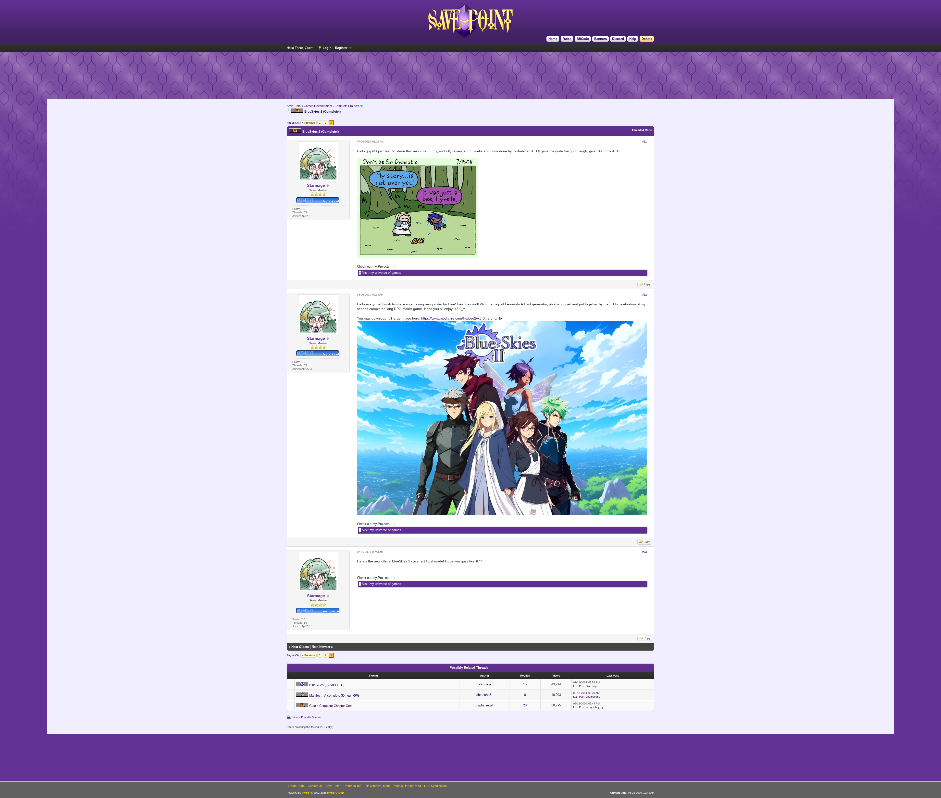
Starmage (484, 684)
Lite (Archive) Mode (378, 786)
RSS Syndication (435, 786)
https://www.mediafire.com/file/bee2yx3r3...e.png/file (461, 318)
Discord (618, 39)
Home (552, 39)
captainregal (484, 705)
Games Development (318, 106)
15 (525, 684)
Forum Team (296, 786)
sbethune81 (484, 695)
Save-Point (294, 106)
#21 (644, 141)
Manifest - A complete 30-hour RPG (334, 695)
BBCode (583, 39)
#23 (644, 551)
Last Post (578, 686)
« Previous (308, 122)
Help (632, 39)
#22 (644, 294)
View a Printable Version (307, 717)
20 (525, 705)
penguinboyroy (595, 707)
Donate (647, 39)
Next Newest (321, 647)
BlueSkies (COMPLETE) (326, 685)
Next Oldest (300, 647)
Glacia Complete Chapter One (330, 706)
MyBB (306, 792)
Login (327, 48)
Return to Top (352, 786)
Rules (567, 39)
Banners (600, 39)
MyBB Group (335, 792)
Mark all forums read (407, 786)
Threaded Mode (642, 130)
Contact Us (315, 786)
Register (341, 48)
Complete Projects (346, 106)
